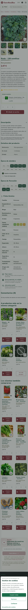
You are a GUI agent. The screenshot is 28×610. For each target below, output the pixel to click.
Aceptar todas (14, 595)
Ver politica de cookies (9, 607)
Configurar (14, 603)
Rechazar (14, 599)
